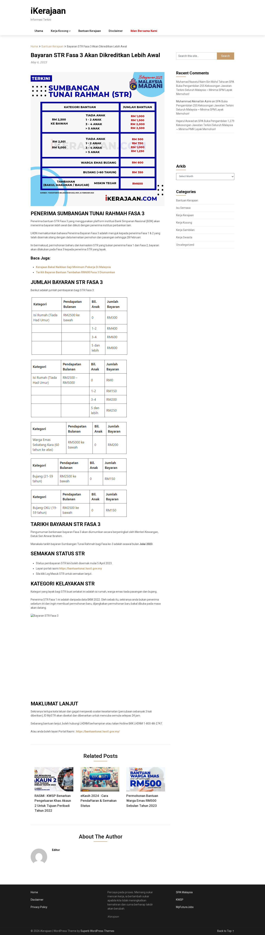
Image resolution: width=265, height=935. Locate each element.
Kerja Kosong (59, 30)
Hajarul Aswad (185, 121)
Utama (39, 30)
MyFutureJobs (185, 907)
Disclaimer (116, 30)
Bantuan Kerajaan (89, 30)
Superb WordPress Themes (97, 930)
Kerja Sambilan (185, 230)
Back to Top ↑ (225, 930)
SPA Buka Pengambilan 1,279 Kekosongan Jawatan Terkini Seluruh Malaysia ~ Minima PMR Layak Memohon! (205, 125)
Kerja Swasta (184, 237)
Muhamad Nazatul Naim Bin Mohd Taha (200, 81)
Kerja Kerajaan (185, 215)
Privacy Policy (39, 907)
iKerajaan (48, 11)
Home (34, 46)
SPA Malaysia (184, 892)
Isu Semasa (183, 207)
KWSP (179, 899)
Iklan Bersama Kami (144, 31)
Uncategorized (185, 244)
